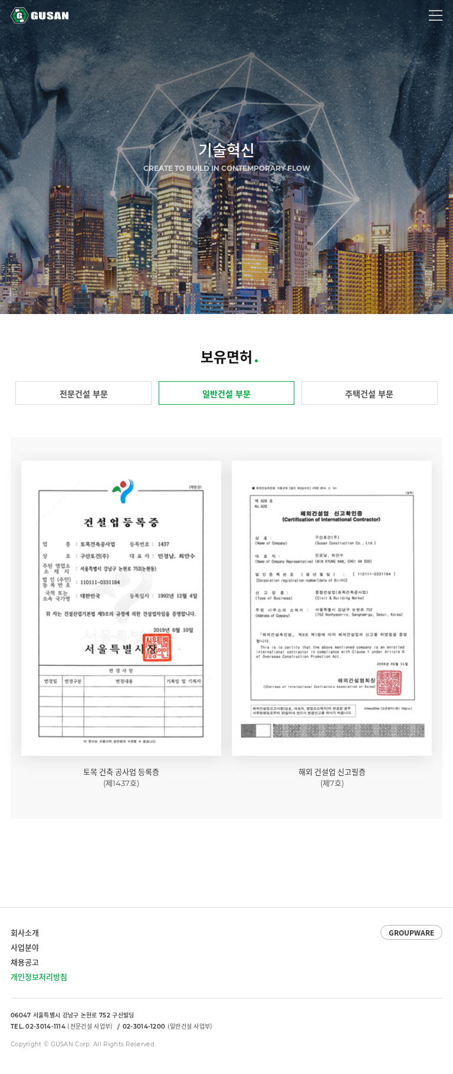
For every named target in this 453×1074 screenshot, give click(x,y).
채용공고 (25, 961)
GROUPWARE (411, 932)
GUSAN (24, 11)
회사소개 (25, 932)
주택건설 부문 (369, 393)
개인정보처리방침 (39, 976)
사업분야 (25, 947)
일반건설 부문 (226, 393)
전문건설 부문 (84, 393)
